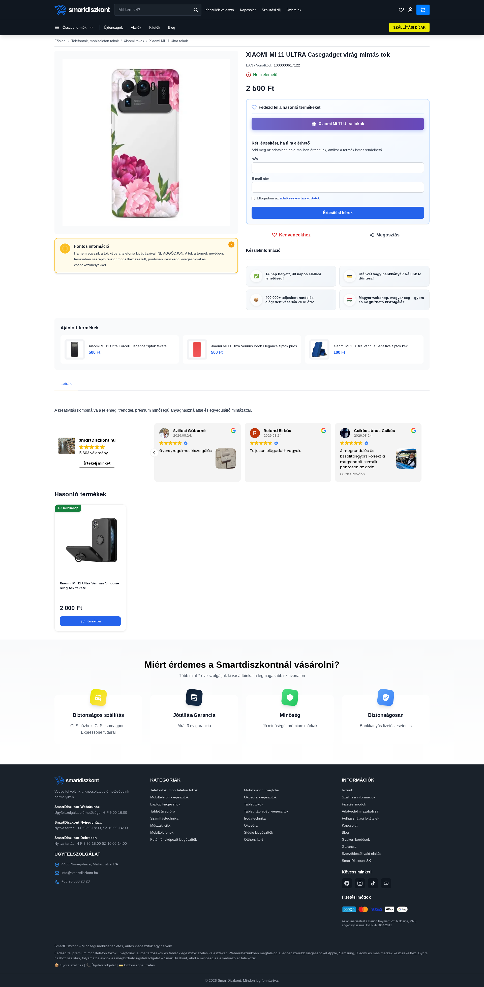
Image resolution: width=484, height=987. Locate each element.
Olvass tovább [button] (169, 474)
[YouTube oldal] (386, 883)
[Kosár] (423, 10)
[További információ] (231, 244)
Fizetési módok (354, 804)
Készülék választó (219, 10)
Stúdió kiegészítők (258, 832)
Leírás (66, 383)
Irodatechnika (255, 818)
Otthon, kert (253, 839)
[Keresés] (195, 9)
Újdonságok (113, 27)
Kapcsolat (248, 10)
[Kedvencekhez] (118, 568)
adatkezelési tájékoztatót (299, 198)
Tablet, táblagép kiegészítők (266, 811)
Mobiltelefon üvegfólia (261, 790)
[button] (421, 452)
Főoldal (60, 41)
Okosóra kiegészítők (260, 797)
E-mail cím (260, 179)
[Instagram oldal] (360, 883)
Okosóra (251, 825)
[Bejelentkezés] (410, 10)
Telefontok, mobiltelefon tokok (95, 41)
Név (255, 159)
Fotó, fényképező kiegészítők (173, 839)
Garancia (349, 846)
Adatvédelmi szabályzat (360, 811)
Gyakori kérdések (356, 839)
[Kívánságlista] (401, 10)
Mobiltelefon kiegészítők (169, 797)
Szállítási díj (271, 10)
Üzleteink (294, 10)
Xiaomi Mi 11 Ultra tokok (168, 41)
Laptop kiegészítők (165, 804)
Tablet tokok (253, 804)
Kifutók (154, 27)
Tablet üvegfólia (162, 811)
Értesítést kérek (338, 212)
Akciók (136, 27)
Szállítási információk (358, 797)
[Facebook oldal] (347, 883)
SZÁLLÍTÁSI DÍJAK (409, 27)
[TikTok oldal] (373, 883)
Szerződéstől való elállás (361, 854)
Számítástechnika (164, 818)
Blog (171, 27)
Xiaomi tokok (134, 41)
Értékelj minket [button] (97, 463)
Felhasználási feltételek (360, 818)
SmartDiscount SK (356, 861)
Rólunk (347, 790)
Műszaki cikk (160, 825)
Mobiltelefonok (161, 832)
